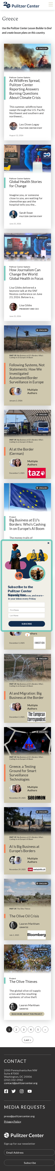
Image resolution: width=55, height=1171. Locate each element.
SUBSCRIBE (27, 624)
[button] (27, 591)
